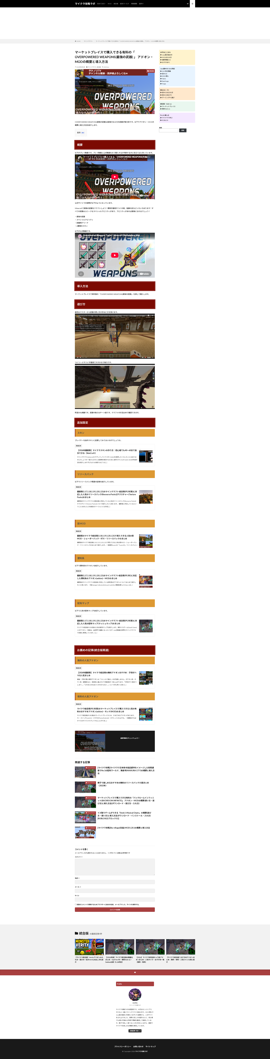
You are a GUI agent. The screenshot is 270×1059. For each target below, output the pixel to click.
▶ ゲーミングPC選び (167, 97)
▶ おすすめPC (165, 62)
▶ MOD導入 (164, 76)
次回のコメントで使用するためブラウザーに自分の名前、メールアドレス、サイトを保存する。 (108, 904)
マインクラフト (88, 41)
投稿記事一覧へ (134, 1031)
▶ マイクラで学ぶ (166, 118)
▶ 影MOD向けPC (166, 95)
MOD (110, 4)
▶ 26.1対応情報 (165, 71)
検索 (160, 128)
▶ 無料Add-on (165, 109)
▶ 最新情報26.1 (165, 60)
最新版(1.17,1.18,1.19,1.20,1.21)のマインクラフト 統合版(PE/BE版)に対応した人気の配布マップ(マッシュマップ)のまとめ (107, 622)
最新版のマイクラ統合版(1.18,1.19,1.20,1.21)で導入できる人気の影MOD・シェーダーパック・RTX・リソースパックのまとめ (105, 537)
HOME (79, 41)
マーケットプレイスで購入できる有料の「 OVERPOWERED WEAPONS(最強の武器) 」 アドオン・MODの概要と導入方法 (130, 41)
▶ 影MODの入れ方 (166, 92)
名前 (77, 878)
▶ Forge (163, 84)
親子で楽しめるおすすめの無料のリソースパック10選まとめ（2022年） (123, 784)
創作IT (141, 4)
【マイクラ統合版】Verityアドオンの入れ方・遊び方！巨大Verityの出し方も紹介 (89, 959)
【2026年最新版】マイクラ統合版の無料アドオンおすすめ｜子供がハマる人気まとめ (106, 674)
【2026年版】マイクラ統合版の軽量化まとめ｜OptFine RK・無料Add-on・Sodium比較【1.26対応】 (119, 959)
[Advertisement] (135, 23)
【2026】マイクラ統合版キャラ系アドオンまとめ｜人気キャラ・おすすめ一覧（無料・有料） (150, 959)
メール (78, 887)
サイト (77, 895)
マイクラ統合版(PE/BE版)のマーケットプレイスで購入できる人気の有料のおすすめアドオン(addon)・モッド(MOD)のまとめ (107, 710)
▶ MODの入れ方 (166, 57)
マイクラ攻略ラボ (85, 3)
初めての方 (101, 4)
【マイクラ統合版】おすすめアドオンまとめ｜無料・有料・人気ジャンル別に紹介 (180, 959)
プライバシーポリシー (122, 1046)
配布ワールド (124, 4)
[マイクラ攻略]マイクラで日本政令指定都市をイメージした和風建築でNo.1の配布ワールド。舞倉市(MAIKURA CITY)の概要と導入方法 (126, 770)
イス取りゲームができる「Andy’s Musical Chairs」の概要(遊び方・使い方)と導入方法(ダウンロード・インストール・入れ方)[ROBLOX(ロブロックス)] (124, 816)
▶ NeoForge (164, 81)
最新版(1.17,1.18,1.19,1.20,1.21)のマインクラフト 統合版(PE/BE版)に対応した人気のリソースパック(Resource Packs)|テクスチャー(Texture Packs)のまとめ (107, 494)
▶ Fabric (163, 79)
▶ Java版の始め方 (166, 55)
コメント (79, 857)
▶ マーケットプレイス (167, 106)
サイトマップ (151, 1046)
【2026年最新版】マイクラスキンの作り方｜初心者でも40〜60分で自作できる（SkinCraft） (107, 451)
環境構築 (134, 4)
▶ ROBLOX (164, 120)
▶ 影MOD (163, 74)
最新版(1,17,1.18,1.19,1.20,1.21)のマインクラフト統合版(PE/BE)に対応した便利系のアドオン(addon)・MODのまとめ (107, 577)
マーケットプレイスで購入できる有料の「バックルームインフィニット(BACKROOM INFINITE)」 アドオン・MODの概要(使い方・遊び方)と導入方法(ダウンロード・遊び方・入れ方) (126, 801)
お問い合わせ (138, 1046)
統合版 (116, 4)
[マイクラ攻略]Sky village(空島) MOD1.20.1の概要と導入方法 (124, 828)
